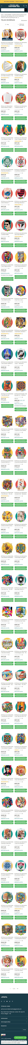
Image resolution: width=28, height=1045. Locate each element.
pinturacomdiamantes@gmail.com (11, 1009)
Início (2, 14)
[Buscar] (25, 9)
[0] (26, 6)
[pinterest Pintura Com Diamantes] (12, 1001)
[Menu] (1, 5)
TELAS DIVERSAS (7, 14)
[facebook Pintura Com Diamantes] (4, 1001)
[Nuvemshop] (6, 1038)
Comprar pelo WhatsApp (7, 55)
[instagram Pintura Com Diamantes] (1, 1001)
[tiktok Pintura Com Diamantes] (9, 1001)
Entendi (18, 1042)
